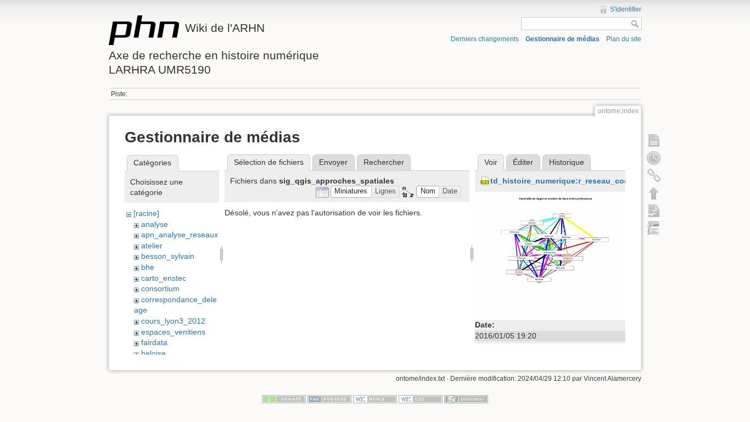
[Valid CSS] (421, 399)
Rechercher (383, 162)
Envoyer (333, 162)
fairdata (154, 342)
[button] (351, 192)
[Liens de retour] (654, 175)
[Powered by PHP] (329, 399)
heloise (153, 353)
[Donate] (284, 399)
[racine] (146, 213)
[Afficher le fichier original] (550, 256)
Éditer (523, 162)
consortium (160, 288)
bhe (147, 267)
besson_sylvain (167, 256)
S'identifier (625, 9)
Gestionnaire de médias (562, 39)
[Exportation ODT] (654, 210)
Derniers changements (485, 39)
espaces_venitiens (173, 331)
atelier (152, 245)
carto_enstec (163, 278)
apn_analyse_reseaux (179, 234)
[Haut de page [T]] (654, 193)
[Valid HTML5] (375, 399)
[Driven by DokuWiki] (466, 399)
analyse (154, 224)
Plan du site (623, 39)
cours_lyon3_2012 (173, 320)
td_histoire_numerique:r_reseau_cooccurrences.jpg (587, 180)
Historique (566, 162)
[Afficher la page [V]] (654, 140)
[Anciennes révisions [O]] (654, 157)
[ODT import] (654, 228)
